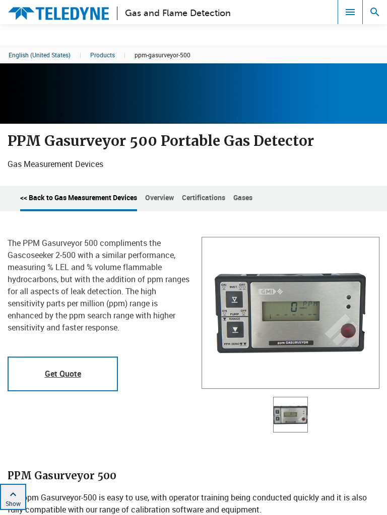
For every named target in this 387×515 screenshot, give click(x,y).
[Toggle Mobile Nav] (350, 12)
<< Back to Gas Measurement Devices (78, 197)
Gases (242, 197)
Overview (159, 197)
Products (102, 55)
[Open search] (375, 12)
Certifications (203, 197)
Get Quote (63, 373)
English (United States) (40, 55)
